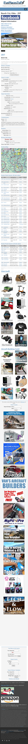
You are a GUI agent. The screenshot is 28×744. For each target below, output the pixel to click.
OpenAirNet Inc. (21, 730)
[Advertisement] (14, 629)
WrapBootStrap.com (10, 731)
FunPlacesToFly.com (4, 730)
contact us (7, 732)
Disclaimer (21, 726)
